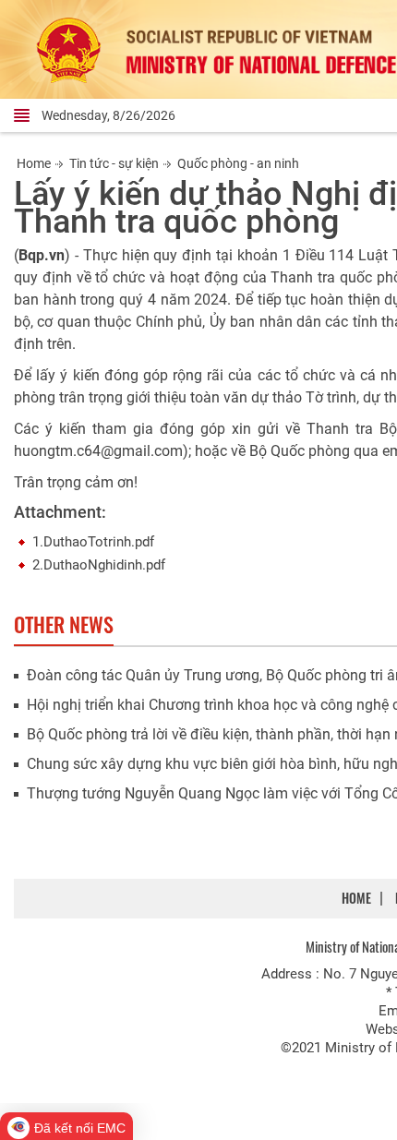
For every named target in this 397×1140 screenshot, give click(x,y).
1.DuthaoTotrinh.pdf (93, 542)
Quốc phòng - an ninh (238, 163)
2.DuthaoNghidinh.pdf (98, 565)
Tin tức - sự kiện (114, 163)
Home (34, 163)
